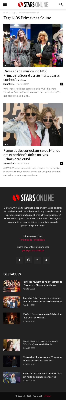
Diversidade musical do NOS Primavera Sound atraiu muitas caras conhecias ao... (31, 75)
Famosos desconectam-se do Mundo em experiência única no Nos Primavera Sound (31, 154)
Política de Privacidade (33, 239)
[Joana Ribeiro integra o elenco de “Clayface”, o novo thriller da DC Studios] (11, 345)
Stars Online (8, 84)
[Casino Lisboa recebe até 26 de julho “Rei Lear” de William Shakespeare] (11, 318)
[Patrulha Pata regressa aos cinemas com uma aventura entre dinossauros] (11, 302)
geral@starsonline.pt (33, 250)
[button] (61, 4)
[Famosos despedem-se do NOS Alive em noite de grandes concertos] (11, 377)
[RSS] (46, 260)
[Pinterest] (37, 260)
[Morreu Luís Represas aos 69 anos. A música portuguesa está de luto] (11, 361)
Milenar (47, 396)
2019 (6, 65)
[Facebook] (19, 260)
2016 (6, 144)
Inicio (5, 12)
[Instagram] (28, 260)
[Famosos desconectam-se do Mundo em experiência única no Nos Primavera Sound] (33, 124)
